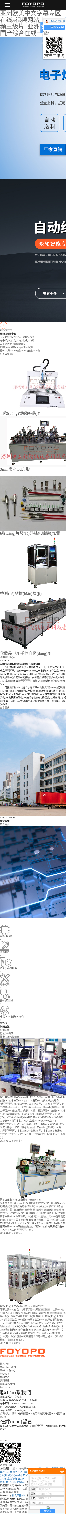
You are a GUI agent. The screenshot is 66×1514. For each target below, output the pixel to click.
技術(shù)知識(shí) (9, 1037)
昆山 (5, 1492)
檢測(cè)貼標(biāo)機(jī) (21, 593)
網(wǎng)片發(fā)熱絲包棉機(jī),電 (30, 533)
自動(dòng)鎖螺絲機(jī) (20, 413)
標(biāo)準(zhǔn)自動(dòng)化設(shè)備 (20, 350)
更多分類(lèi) (7, 354)
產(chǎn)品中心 (8, 1370)
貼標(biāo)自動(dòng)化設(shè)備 (17, 347)
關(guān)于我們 (8, 1367)
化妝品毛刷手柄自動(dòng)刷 (25, 653)
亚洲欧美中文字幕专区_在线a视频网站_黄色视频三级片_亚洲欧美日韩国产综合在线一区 (32, 23)
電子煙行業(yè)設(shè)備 (12, 344)
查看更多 (4, 707)
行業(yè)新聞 (6, 1033)
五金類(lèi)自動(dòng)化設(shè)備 (17, 337)
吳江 (10, 1492)
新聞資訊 (4, 1380)
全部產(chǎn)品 (8, 657)
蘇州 (16, 1492)
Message (4, 1440)
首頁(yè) (4, 1363)
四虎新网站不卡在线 (10, 1512)
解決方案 (4, 1374)
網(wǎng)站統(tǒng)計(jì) (25, 1468)
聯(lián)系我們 (7, 1384)
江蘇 (25, 1488)
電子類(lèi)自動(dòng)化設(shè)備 (17, 340)
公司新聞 (4, 1030)
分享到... (47, 32)
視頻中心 (4, 1377)
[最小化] (62, 1471)
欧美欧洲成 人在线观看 (12, 1509)
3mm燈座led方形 (15, 469)
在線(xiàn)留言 (57, 29)
